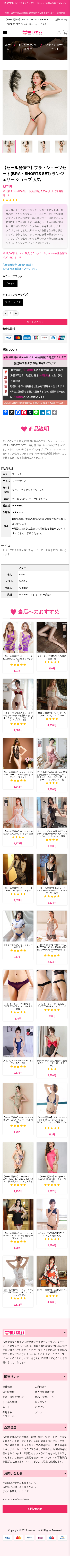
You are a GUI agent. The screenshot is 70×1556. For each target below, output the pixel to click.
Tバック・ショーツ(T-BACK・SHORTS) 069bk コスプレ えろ (52, 1005)
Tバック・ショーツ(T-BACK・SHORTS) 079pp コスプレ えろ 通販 (18, 1006)
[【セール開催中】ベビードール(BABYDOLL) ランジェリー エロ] (18, 812)
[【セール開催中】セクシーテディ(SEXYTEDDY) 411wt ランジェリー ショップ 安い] (18, 1271)
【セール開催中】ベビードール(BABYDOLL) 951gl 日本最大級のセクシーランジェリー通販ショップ (52, 948)
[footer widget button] (35, 1333)
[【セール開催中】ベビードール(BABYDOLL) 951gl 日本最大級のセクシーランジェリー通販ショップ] (52, 926)
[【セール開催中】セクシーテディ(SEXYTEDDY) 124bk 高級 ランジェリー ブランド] (18, 753)
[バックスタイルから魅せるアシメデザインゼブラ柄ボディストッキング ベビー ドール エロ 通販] (52, 812)
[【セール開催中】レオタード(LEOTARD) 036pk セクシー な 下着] (52, 1157)
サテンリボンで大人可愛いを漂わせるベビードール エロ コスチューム (52, 1063)
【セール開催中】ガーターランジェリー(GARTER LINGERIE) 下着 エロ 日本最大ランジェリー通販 (18, 1179)
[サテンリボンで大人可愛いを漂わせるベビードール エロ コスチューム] (52, 1041)
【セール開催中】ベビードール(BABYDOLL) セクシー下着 (18, 889)
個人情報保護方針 (44, 1392)
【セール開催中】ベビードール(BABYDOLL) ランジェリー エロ (18, 832)
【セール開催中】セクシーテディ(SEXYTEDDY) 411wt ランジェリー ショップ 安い (18, 1292)
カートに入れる (35, 321)
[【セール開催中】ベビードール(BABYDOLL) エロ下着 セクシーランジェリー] (18, 1214)
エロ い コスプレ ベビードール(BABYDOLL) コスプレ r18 (52, 714)
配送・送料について (13, 1397)
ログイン (40, 1407)
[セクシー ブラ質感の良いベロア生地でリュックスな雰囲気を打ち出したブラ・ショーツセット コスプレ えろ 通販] (18, 694)
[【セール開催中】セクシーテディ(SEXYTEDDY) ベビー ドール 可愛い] (18, 1098)
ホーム (8, 46)
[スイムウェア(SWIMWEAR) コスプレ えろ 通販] (18, 1041)
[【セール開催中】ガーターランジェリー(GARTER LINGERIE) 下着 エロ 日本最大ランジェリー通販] (18, 1157)
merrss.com (34, 1530)
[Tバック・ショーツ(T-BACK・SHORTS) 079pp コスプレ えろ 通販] (18, 985)
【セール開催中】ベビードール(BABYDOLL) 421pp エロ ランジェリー (18, 658)
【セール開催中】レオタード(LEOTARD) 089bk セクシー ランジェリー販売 (52, 890)
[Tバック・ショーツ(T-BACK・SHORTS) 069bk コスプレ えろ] (52, 985)
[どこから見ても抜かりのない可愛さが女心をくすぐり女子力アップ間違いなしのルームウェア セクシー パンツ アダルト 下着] (52, 753)
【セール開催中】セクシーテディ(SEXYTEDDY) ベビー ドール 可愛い (18, 1120)
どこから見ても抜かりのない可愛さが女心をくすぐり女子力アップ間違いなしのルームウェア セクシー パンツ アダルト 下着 (52, 776)
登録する (7, 1412)
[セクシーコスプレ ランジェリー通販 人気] (18, 926)
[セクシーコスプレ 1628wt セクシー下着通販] (52, 1271)
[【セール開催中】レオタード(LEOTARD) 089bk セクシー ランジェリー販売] (52, 869)
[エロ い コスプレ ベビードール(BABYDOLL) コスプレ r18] (52, 694)
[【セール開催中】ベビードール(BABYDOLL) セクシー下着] (18, 869)
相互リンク (41, 1402)
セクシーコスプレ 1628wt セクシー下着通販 (52, 1291)
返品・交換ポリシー (45, 1397)
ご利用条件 (41, 1386)
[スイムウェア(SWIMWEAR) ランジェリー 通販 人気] (52, 1214)
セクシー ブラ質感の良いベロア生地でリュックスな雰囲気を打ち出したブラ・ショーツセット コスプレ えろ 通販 (18, 717)
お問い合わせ (61, 19)
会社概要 (7, 1386)
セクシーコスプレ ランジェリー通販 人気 (18, 946)
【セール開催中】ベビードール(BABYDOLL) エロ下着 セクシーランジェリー (18, 1235)
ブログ (38, 1412)
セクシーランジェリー (28, 46)
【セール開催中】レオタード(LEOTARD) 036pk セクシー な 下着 (52, 1179)
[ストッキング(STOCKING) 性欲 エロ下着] (52, 637)
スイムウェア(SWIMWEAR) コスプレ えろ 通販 (18, 1061)
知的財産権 (8, 1392)
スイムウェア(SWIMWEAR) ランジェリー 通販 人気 (52, 1234)
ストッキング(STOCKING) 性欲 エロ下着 (52, 657)
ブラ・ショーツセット (55, 46)
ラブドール (8, 1416)
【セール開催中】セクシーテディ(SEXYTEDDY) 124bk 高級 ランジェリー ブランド (18, 774)
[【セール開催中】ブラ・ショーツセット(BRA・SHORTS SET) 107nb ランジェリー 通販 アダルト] (52, 1098)
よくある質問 (10, 1402)
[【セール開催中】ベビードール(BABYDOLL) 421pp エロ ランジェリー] (18, 637)
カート (6, 1407)
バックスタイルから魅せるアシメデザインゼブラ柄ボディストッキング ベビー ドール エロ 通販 (52, 834)
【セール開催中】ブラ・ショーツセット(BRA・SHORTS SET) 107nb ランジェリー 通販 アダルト (52, 1121)
